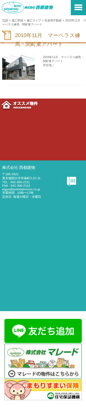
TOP (5, 20)
